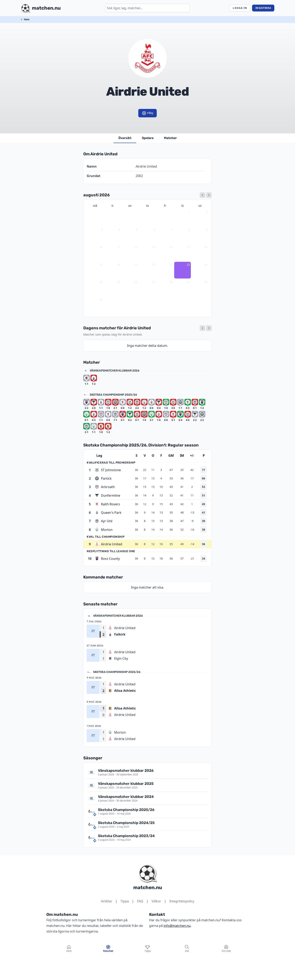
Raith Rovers (110, 504)
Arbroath (108, 487)
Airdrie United (111, 544)
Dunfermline (110, 495)
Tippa (124, 901)
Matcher (170, 138)
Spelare (148, 138)
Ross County (110, 558)
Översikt (124, 138)
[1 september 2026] (209, 195)
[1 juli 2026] (202, 195)
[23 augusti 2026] (209, 328)
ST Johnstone (111, 470)
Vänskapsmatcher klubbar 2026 (114, 370)
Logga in (240, 8)
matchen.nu (147, 887)
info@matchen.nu (177, 925)
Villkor (156, 901)
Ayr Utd (106, 521)
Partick (106, 478)
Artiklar (106, 901)
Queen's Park (111, 512)
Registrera (263, 8)
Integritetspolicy (181, 901)
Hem (27, 19)
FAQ (140, 901)
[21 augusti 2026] (202, 328)
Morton (107, 529)
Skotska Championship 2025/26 (113, 394)
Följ (150, 113)
